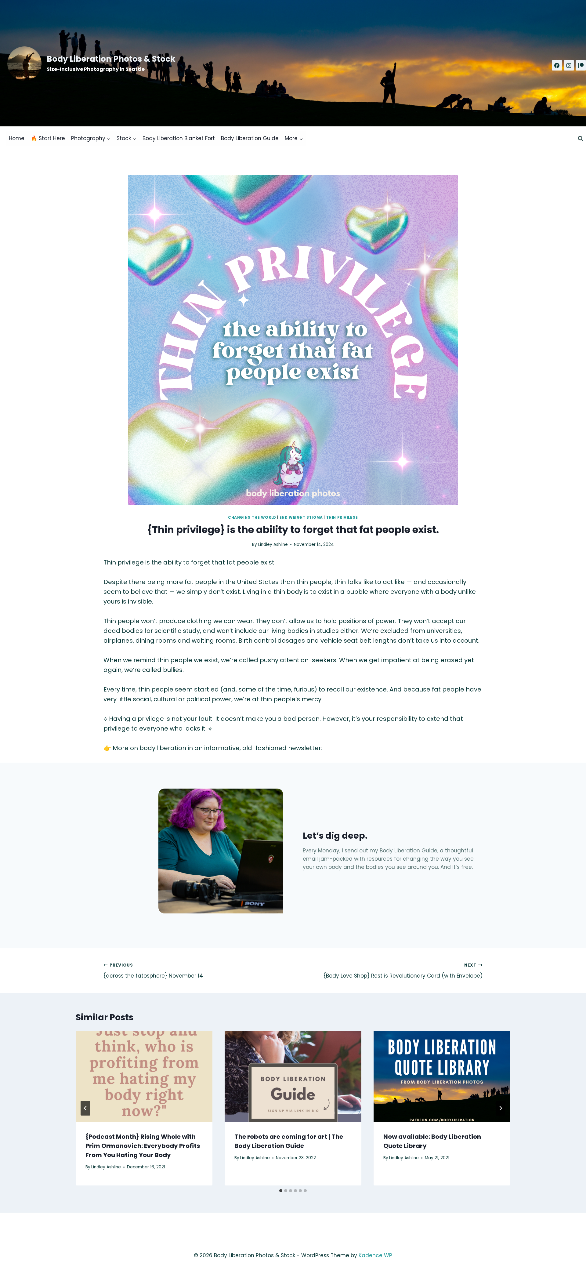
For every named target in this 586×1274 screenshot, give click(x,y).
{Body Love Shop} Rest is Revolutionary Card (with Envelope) (403, 970)
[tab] (280, 1190)
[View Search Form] (580, 138)
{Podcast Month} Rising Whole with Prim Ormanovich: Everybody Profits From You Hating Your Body (142, 1145)
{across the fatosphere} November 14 (153, 970)
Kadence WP (375, 1255)
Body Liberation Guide (250, 138)
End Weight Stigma (301, 517)
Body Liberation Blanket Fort (179, 138)
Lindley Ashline (273, 544)
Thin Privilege (342, 517)
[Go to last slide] (85, 1108)
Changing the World (252, 517)
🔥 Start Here (48, 138)
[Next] (500, 1108)
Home (16, 138)
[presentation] (144, 1077)
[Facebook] (557, 65)
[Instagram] (569, 65)
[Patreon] (581, 65)
